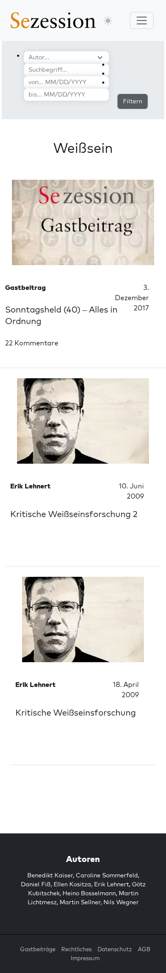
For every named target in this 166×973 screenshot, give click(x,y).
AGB (144, 949)
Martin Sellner (80, 902)
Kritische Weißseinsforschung (75, 712)
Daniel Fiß (36, 884)
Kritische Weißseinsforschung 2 (73, 513)
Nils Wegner (121, 902)
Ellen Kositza (72, 884)
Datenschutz (114, 949)
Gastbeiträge (37, 949)
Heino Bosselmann (89, 893)
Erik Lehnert (111, 884)
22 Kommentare (31, 343)
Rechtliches (76, 949)
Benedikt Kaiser (50, 875)
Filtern (132, 101)
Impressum (85, 958)
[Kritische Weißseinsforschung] (83, 619)
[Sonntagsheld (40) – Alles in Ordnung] (83, 222)
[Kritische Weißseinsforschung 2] (83, 421)
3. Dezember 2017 (132, 297)
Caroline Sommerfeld (107, 875)
